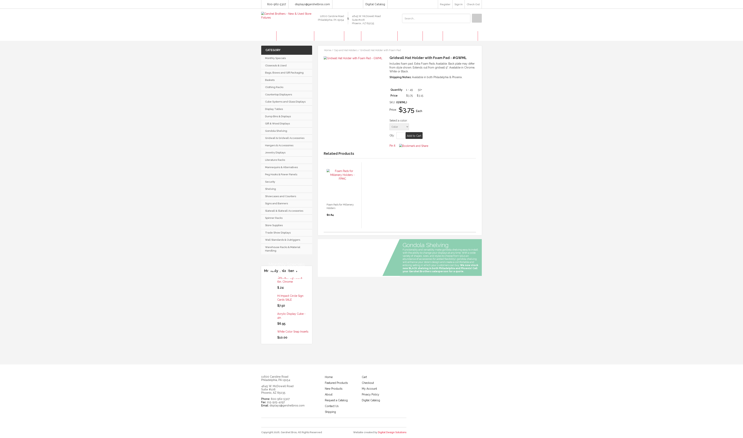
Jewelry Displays (275, 152)
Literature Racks (275, 159)
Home (329, 377)
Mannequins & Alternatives (281, 167)
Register (445, 4)
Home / (328, 50)
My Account (369, 388)
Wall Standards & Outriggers (282, 239)
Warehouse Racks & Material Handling (282, 249)
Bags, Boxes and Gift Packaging (284, 72)
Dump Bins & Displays (278, 116)
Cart (364, 377)
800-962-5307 (276, 4)
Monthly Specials (275, 58)
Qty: (392, 135)
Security (270, 181)
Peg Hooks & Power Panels (281, 174)
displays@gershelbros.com (312, 4)
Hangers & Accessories (279, 145)
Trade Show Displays (278, 232)
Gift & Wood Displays (277, 123)
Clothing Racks (274, 87)
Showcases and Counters (280, 196)
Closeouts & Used (276, 65)
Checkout (368, 382)
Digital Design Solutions (392, 432)
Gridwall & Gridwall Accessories (284, 138)
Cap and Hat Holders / (347, 50)
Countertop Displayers (278, 94)
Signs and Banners (276, 203)
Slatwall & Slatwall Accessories (284, 210)
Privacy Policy (370, 394)
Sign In (459, 4)
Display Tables (274, 109)
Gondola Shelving (276, 130)
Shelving (270, 188)
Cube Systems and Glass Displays (285, 101)
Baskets (270, 80)
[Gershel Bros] (286, 15)
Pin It (392, 145)
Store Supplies (274, 225)
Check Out (473, 4)
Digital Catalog (375, 4)
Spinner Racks (273, 217)
